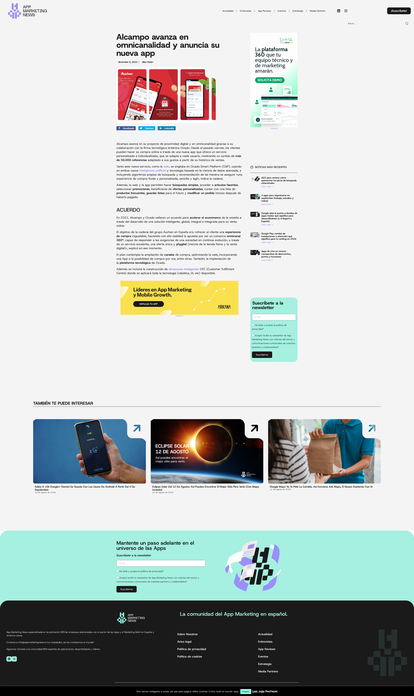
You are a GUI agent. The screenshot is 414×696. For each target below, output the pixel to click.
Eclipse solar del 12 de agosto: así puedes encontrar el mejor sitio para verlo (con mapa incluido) (205, 488)
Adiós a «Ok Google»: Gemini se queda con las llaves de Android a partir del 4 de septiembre (85, 488)
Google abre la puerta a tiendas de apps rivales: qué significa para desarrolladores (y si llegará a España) (279, 217)
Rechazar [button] (271, 691)
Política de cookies (189, 656)
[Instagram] (346, 11)
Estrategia (298, 10)
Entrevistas (245, 10)
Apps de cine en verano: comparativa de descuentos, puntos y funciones (276, 254)
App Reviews (264, 10)
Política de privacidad (191, 649)
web (166, 166)
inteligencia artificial (153, 171)
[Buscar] (407, 23)
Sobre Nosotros (187, 634)
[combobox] (374, 23)
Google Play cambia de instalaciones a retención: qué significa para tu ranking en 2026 (278, 236)
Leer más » (267, 186)
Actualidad (227, 10)
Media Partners (317, 10)
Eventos (282, 10)
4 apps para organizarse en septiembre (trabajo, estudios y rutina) (277, 198)
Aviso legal (184, 642)
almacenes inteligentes (184, 269)
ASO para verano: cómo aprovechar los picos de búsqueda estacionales (279, 180)
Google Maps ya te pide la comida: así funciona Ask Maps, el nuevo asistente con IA (321, 486)
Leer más (258, 691)
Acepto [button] (245, 691)
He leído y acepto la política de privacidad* (141, 571)
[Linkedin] (338, 11)
